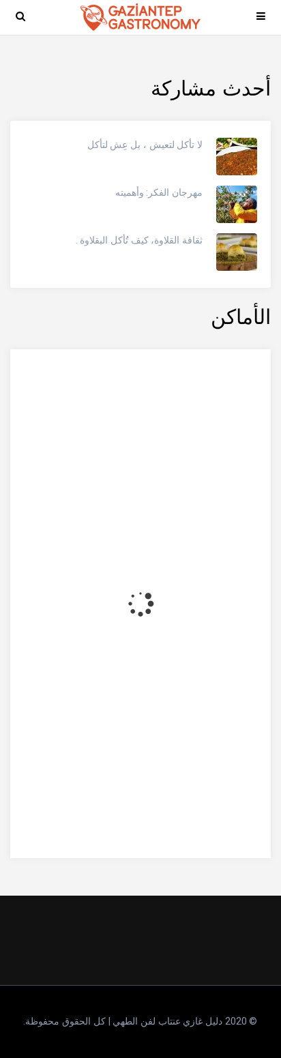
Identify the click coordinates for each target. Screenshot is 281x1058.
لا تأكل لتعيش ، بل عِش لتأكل (145, 144)
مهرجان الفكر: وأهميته (159, 192)
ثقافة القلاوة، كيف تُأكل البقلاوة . (139, 240)
